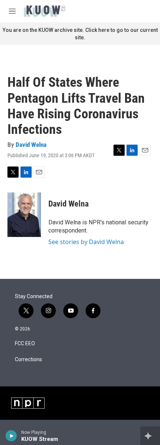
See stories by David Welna (86, 242)
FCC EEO (25, 343)
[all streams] (150, 435)
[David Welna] (24, 214)
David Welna (31, 144)
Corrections (28, 359)
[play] (11, 435)
